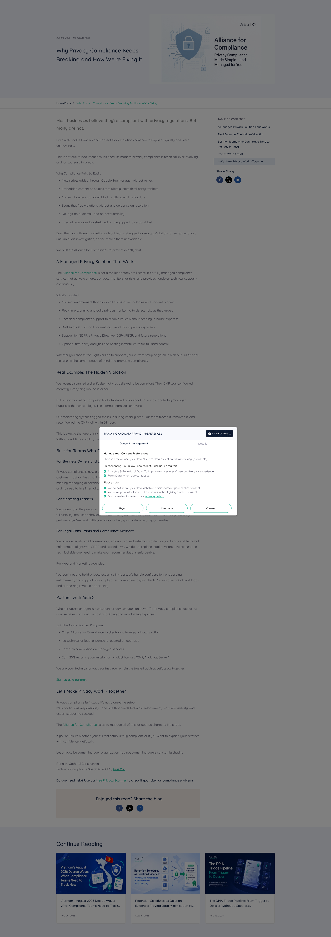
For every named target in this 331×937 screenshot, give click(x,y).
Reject (123, 508)
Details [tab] (202, 443)
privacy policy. (154, 496)
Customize (167, 508)
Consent (210, 508)
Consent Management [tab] (134, 443)
